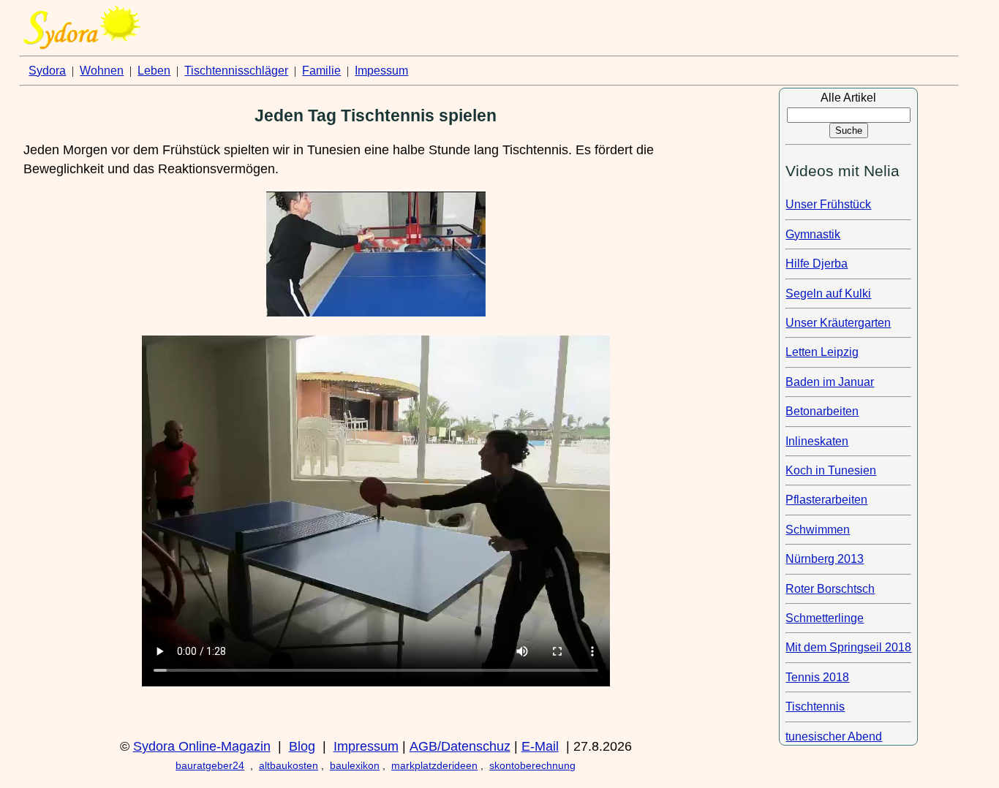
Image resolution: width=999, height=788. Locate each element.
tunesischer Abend (833, 736)
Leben (153, 70)
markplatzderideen (434, 765)
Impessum (381, 70)
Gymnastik (812, 234)
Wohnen (102, 70)
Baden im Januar (829, 382)
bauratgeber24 (210, 765)
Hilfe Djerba (816, 263)
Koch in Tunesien (830, 470)
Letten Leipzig (822, 352)
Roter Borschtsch (830, 589)
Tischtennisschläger (236, 70)
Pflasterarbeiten (826, 499)
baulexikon (355, 765)
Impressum (366, 746)
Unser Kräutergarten (838, 323)
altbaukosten (288, 765)
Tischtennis (815, 706)
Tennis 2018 (817, 677)
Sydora (47, 70)
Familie (321, 70)
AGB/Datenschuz (460, 746)
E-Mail (540, 746)
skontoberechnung (532, 765)
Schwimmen (817, 529)
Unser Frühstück (828, 204)
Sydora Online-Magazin (202, 746)
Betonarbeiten (822, 411)
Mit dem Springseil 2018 (848, 647)
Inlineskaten (816, 441)
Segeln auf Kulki (828, 293)
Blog (302, 746)
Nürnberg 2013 (824, 559)
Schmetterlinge (824, 618)
